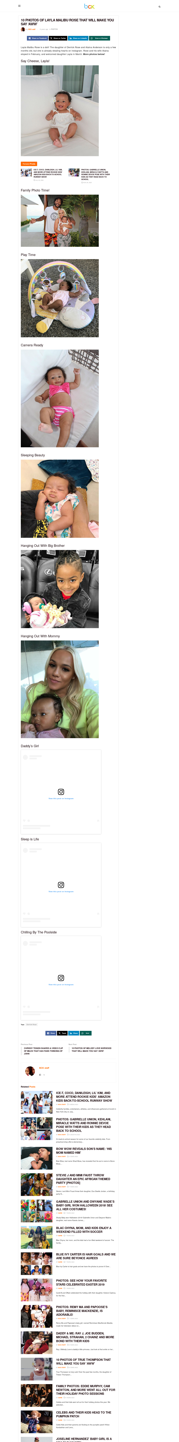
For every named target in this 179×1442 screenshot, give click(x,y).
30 (78, 1262)
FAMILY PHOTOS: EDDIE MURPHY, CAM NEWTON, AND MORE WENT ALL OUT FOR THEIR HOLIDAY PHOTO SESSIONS (85, 1390)
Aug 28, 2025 (87, 182)
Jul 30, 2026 (39, 180)
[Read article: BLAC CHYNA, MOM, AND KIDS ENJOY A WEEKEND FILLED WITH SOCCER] (36, 1237)
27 (81, 1318)
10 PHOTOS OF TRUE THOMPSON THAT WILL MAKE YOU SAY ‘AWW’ (83, 1361)
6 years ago (73, 1156)
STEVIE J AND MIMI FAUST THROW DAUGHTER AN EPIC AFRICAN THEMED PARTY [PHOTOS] (83, 1179)
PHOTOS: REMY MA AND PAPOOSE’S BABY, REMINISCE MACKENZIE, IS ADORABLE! (81, 1310)
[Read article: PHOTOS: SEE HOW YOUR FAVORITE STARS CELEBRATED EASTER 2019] (36, 1290)
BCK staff (31, 29)
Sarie (60, 1213)
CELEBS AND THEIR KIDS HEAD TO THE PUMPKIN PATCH (83, 1414)
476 (78, 1213)
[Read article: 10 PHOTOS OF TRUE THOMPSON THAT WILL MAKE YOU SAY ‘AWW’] (36, 1369)
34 (81, 1156)
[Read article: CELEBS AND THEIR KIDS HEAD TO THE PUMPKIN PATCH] (36, 1421)
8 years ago (44, 29)
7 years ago (73, 1187)
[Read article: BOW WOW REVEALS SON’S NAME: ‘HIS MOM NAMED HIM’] (36, 1158)
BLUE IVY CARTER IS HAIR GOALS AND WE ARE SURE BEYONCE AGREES (86, 1256)
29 (81, 1187)
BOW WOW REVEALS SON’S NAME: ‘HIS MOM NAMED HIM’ (84, 1151)
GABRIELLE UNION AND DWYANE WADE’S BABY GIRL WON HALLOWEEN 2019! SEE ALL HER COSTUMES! (85, 1205)
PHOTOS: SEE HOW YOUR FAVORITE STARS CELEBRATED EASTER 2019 (81, 1282)
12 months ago (74, 1135)
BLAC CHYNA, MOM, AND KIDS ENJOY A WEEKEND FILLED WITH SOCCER (83, 1230)
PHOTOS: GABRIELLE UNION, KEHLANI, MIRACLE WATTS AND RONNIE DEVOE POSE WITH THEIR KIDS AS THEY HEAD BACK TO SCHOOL (83, 1125)
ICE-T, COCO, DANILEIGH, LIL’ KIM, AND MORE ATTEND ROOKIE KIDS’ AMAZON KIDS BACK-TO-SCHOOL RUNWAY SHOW (84, 1096)
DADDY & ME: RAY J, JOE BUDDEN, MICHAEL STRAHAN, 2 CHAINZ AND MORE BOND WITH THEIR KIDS (85, 1337)
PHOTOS (54, 29)
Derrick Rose (32, 1024)
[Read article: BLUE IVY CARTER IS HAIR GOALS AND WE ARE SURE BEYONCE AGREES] (36, 1263)
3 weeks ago (73, 1104)
